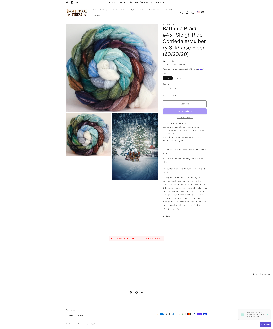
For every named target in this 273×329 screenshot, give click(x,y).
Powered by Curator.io (262, 274)
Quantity (166, 84)
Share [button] (168, 216)
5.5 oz (180, 79)
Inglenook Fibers (76, 324)
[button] (181, 12)
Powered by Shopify (89, 324)
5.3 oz (169, 79)
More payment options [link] (185, 118)
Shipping (166, 64)
